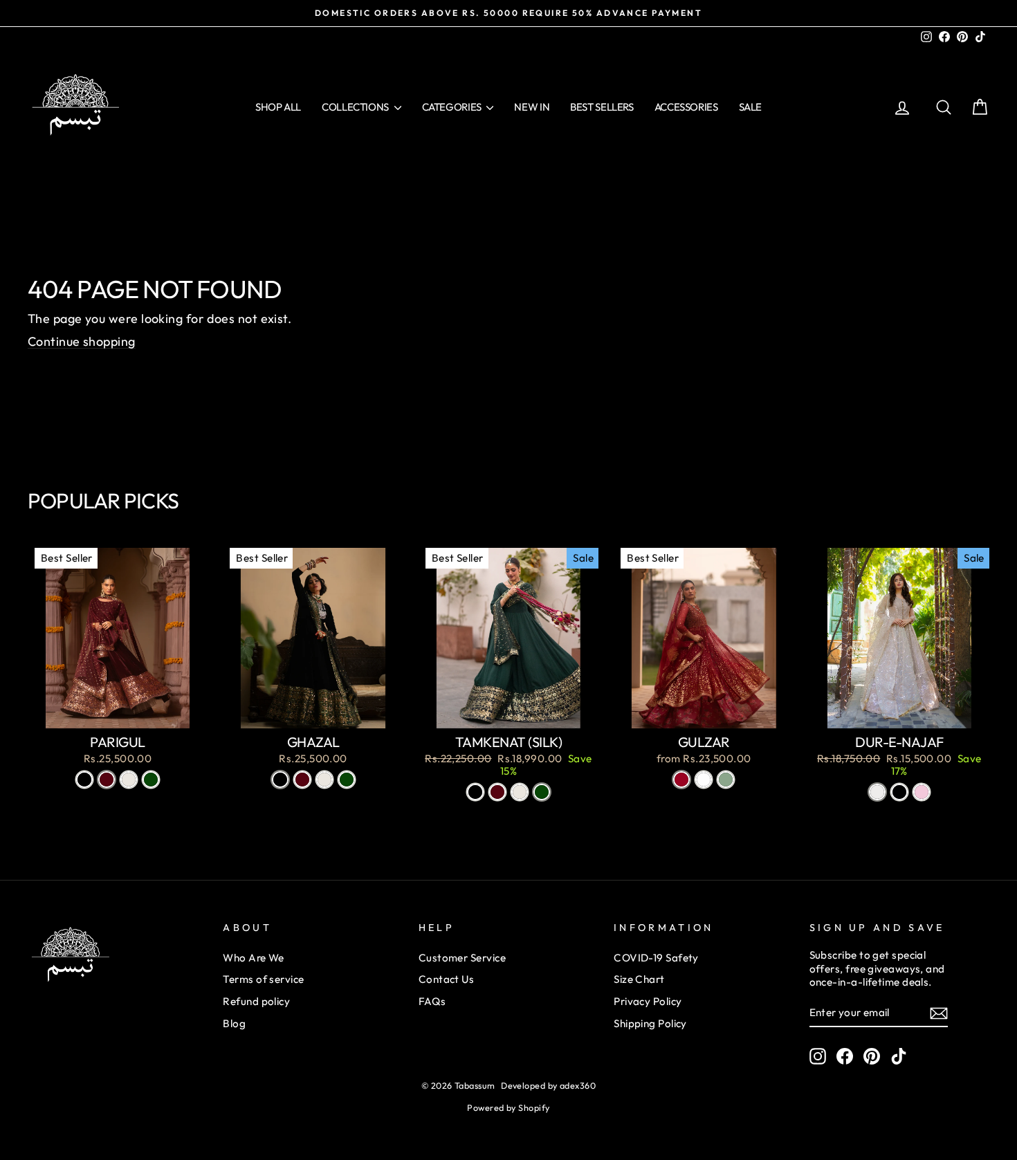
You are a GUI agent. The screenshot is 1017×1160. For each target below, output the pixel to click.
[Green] (151, 779)
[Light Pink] (921, 792)
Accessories (686, 106)
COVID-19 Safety (656, 957)
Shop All (278, 106)
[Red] (681, 779)
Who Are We (253, 957)
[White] (703, 779)
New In (531, 106)
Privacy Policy (647, 1001)
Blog (234, 1023)
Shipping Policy (650, 1023)
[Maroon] (106, 779)
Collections (356, 106)
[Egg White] (128, 779)
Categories (453, 106)
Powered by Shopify (508, 1107)
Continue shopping (82, 341)
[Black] (84, 779)
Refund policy (256, 1001)
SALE (750, 106)
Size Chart (639, 979)
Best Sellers (602, 106)
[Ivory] (877, 792)
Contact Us (447, 979)
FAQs (432, 1001)
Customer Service (462, 957)
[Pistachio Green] (725, 779)
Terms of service (263, 979)
